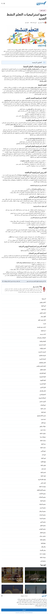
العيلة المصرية (43, 383)
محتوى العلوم (43, 525)
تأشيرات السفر (43, 401)
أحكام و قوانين (43, 302)
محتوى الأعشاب (42, 493)
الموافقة (24, 610)
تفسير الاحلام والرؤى (41, 415)
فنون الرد (44, 454)
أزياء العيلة (43, 309)
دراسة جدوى (43, 429)
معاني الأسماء (43, 550)
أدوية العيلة (43, 306)
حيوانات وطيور (43, 426)
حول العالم (43, 422)
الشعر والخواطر (42, 362)
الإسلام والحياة (43, 341)
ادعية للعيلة (43, 330)
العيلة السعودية (43, 376)
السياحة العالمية (42, 355)
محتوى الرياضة (43, 514)
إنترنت (44, 323)
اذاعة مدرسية (43, 334)
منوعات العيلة (43, 557)
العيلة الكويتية (43, 380)
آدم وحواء (44, 298)
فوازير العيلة (43, 465)
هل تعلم (26, 22)
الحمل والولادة (43, 348)
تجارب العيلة (43, 408)
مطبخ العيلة (43, 543)
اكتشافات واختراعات (41, 337)
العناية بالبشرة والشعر (41, 366)
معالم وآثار (43, 546)
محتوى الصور (43, 522)
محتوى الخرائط (42, 504)
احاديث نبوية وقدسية (41, 327)
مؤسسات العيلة (42, 486)
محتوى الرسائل (42, 511)
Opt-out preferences (28, 612)
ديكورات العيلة (43, 433)
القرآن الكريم (43, 387)
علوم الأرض (43, 451)
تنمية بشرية (43, 419)
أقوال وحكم (43, 316)
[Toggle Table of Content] (43, 62)
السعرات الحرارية (42, 352)
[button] (1, 595)
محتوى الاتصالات (42, 497)
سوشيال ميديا (43, 437)
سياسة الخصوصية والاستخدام (20, 612)
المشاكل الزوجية (42, 398)
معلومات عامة (43, 553)
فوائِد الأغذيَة (43, 461)
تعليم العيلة (43, 412)
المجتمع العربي (43, 394)
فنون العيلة (43, 458)
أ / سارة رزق (36, 286)
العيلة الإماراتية (43, 373)
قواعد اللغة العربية (42, 479)
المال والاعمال (43, 391)
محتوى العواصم (42, 529)
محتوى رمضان (43, 536)
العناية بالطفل (43, 369)
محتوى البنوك (43, 500)
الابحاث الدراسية (42, 344)
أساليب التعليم (42, 10)
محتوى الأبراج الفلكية (41, 490)
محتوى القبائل (43, 532)
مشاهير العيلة (43, 539)
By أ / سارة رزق (41, 22)
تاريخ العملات (43, 405)
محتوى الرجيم (43, 507)
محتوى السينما (43, 518)
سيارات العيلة (43, 440)
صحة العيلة (43, 444)
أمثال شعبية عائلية (42, 320)
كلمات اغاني (43, 483)
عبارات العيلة (43, 447)
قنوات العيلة (43, 476)
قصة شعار (43, 468)
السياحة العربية (42, 359)
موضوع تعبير (43, 561)
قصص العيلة (43, 472)
